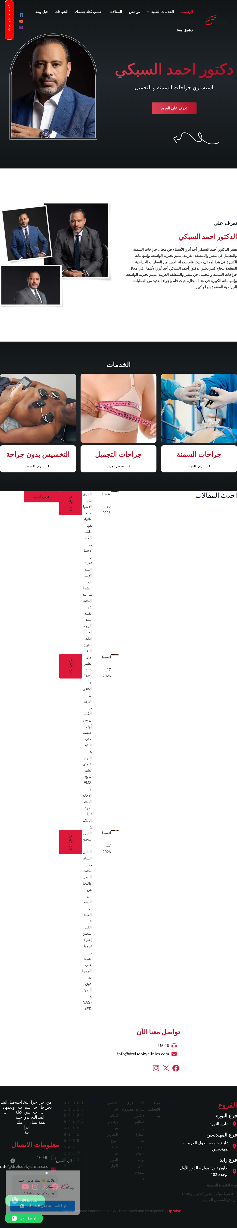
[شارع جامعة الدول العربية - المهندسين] (207, 1146)
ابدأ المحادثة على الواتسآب (46, 1195)
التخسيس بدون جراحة (26, 1117)
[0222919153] (79, 1131)
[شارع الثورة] (223, 1124)
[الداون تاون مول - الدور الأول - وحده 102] (207, 1171)
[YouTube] (21, 21)
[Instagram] (21, 28)
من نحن (48, 1105)
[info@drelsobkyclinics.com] (148, 1054)
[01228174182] (70, 1134)
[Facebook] (22, 15)
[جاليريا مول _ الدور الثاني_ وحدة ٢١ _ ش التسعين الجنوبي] (207, 1196)
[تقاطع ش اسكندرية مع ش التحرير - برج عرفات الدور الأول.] (114, 1134)
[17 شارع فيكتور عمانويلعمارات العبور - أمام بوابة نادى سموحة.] (140, 1141)
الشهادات (4, 1107)
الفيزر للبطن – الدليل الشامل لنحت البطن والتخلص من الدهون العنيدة (96, 874)
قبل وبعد (11, 1105)
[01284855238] (66, 1134)
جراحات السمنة (41, 1112)
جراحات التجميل (33, 1112)
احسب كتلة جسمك (18, 1112)
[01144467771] (75, 1134)
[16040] (169, 1045)
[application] (149, 12)
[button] (174, 108)
